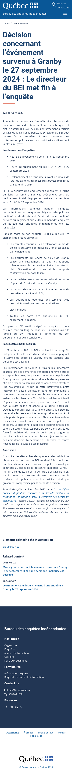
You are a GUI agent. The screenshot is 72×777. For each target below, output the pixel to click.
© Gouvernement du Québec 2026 (36, 767)
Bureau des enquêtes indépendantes (24, 13)
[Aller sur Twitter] (21, 707)
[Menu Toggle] (65, 13)
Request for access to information (24, 677)
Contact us (63, 7)
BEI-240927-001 (12, 546)
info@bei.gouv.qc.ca (19, 690)
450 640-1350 (15, 694)
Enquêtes (9, 649)
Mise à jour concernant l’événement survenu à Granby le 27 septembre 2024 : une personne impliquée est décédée (35, 570)
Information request (16, 673)
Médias (62, 732)
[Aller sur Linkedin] (16, 707)
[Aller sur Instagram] (11, 707)
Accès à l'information (16, 653)
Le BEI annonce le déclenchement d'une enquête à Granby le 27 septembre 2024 (33, 587)
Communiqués (21, 23)
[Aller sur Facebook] (6, 707)
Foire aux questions (15, 660)
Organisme (10, 645)
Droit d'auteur (45, 732)
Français (62, 3)
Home (7, 23)
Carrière (9, 656)
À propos (28, 732)
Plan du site (36, 735)
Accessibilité (12, 732)
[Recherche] (54, 4)
